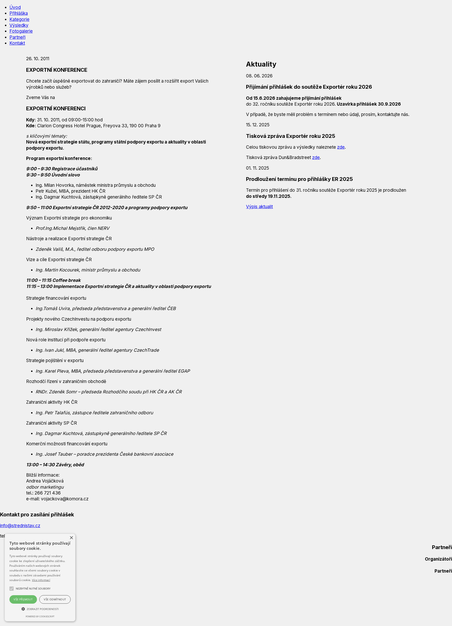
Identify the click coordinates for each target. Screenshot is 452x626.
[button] (33, 588)
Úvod (15, 7)
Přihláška (18, 13)
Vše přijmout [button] (23, 599)
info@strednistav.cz (20, 525)
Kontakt (17, 43)
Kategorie (19, 19)
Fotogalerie (21, 31)
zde (341, 147)
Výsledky (18, 25)
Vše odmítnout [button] (55, 599)
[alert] (40, 577)
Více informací (41, 580)
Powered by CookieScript (40, 616)
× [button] (71, 538)
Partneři (17, 37)
